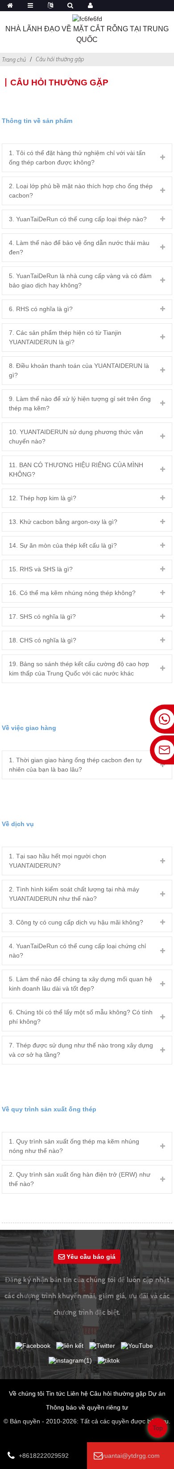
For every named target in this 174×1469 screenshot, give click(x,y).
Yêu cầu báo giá (91, 1256)
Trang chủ (14, 59)
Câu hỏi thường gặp (60, 59)
